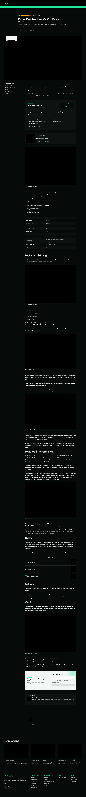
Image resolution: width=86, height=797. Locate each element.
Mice (9, 9)
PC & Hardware (32, 4)
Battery (6, 89)
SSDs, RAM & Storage (49, 781)
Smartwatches (34, 787)
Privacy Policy (74, 779)
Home (5, 9)
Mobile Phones (34, 779)
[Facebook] (5, 788)
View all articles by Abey (37, 703)
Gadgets (40, 4)
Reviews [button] (52, 4)
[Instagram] (7, 788)
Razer (39, 15)
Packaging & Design (9, 85)
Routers (32, 785)
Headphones (33, 783)
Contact (73, 777)
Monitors (46, 779)
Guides (24, 4)
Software (7, 91)
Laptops (46, 777)
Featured (34, 15)
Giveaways (58, 4)
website (34, 666)
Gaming (46, 4)
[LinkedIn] (13, 788)
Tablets (32, 781)
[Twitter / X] (10, 788)
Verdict (6, 93)
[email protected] (55, 682)
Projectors (33, 777)
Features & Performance (10, 87)
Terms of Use (74, 781)
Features (18, 4)
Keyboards (46, 783)
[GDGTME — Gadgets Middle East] (8, 4)
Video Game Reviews (62, 777)
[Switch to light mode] (81, 4)
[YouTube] (15, 788)
